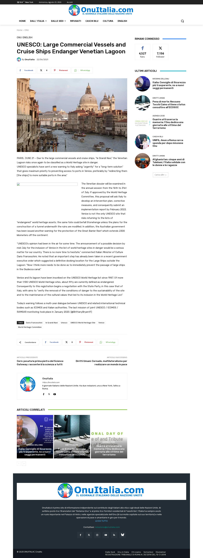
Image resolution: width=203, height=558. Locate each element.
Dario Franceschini (34, 322)
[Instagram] (97, 535)
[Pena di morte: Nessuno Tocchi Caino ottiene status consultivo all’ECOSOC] (72, 436)
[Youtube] (54, 393)
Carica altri (159, 174)
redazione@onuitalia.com (107, 527)
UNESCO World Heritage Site (83, 322)
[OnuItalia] (19, 59)
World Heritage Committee (30, 327)
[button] (182, 21)
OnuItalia (30, 59)
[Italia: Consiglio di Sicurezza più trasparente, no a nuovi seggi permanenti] (35, 436)
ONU (26, 30)
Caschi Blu (158, 137)
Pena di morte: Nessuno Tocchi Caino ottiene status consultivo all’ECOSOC (72, 451)
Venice (101, 322)
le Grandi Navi (52, 322)
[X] (49, 393)
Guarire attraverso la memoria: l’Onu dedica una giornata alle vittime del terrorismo (109, 450)
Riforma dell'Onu (34, 445)
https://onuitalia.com (50, 382)
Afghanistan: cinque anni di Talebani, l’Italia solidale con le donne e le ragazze (169, 162)
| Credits (38, 552)
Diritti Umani (71, 445)
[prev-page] (19, 464)
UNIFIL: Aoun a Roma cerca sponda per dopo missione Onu (168, 143)
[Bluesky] (122, 535)
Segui (160, 46)
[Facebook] (43, 393)
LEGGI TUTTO (101, 521)
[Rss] (114, 535)
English (27, 37)
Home (19, 30)
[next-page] (24, 464)
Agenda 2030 (108, 442)
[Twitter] (89, 535)
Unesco (64, 322)
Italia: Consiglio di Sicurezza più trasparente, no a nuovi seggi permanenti (34, 451)
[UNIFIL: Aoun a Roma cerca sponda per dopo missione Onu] (142, 141)
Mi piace (143, 46)
